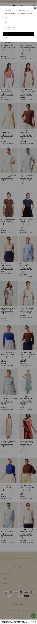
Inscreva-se (18, 34)
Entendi (32, 621)
